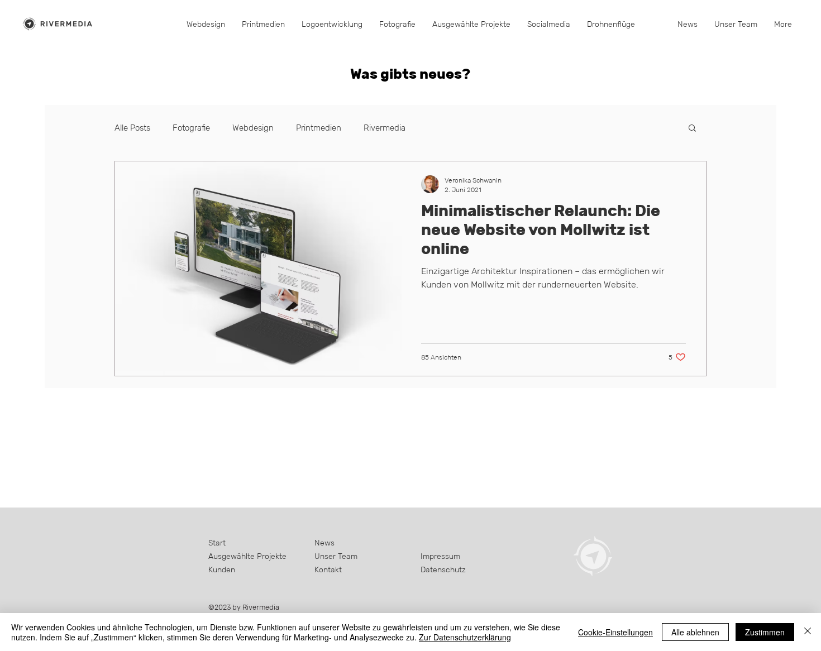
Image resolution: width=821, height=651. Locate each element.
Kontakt (328, 569)
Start (217, 543)
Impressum (440, 556)
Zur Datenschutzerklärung (465, 637)
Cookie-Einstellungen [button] (615, 632)
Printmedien (318, 127)
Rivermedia (384, 127)
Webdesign (253, 127)
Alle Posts (132, 127)
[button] (397, 24)
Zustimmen (765, 632)
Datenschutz (443, 569)
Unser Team (335, 556)
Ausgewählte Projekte (247, 556)
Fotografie (191, 127)
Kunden (221, 569)
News (324, 543)
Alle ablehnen (695, 632)
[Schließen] (807, 632)
